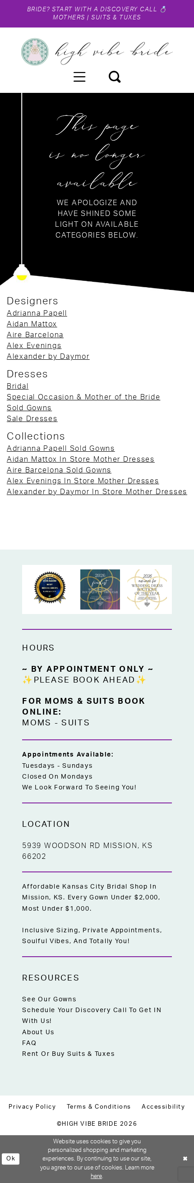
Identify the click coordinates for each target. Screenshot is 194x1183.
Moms (36, 723)
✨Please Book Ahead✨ (84, 680)
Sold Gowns (29, 408)
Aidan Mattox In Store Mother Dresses (81, 459)
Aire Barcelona (35, 335)
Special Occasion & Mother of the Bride (83, 397)
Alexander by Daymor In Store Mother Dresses (97, 491)
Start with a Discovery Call (104, 9)
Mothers (69, 17)
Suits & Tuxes (116, 17)
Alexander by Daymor (48, 356)
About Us (38, 1032)
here (96, 1176)
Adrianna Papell (37, 313)
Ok (10, 1159)
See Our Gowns (49, 999)
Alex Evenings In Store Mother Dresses (83, 481)
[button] (79, 76)
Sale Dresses (32, 418)
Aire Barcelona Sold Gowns (59, 470)
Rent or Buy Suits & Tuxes (68, 1054)
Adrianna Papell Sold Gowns (61, 448)
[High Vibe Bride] (97, 52)
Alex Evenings (34, 345)
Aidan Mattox (32, 324)
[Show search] (114, 76)
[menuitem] (79, 76)
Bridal (17, 386)
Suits (75, 723)
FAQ (29, 1043)
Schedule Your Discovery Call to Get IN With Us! (92, 1015)
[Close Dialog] (185, 1159)
